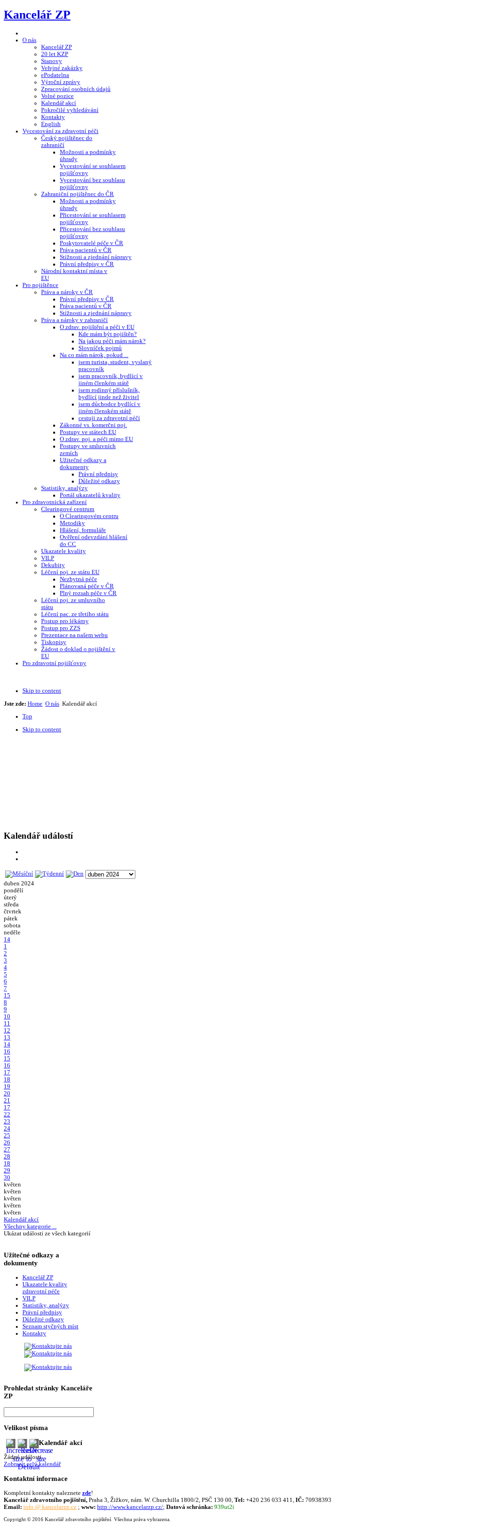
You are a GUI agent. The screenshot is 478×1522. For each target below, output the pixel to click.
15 (7, 995)
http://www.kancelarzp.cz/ (130, 1507)
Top (27, 716)
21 (7, 1100)
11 (7, 1023)
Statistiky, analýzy (45, 1305)
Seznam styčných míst (50, 1326)
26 (7, 1142)
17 (7, 1072)
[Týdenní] (49, 873)
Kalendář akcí (21, 1219)
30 (7, 1177)
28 (7, 1156)
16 (7, 1051)
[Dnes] (75, 873)
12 (7, 1030)
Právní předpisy (42, 1312)
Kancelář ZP (37, 1277)
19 (7, 1086)
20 (7, 1093)
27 (7, 1149)
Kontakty (34, 1333)
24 (7, 1128)
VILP (28, 1298)
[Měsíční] (19, 873)
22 (7, 1114)
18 (7, 1079)
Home (35, 704)
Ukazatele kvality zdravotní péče (44, 1288)
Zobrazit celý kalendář (32, 1464)
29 (7, 1170)
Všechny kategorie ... (30, 1226)
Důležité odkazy (43, 1319)
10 (7, 1016)
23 (7, 1121)
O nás (52, 704)
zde (86, 1493)
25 (7, 1135)
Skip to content (41, 690)
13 (7, 1037)
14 (7, 939)
